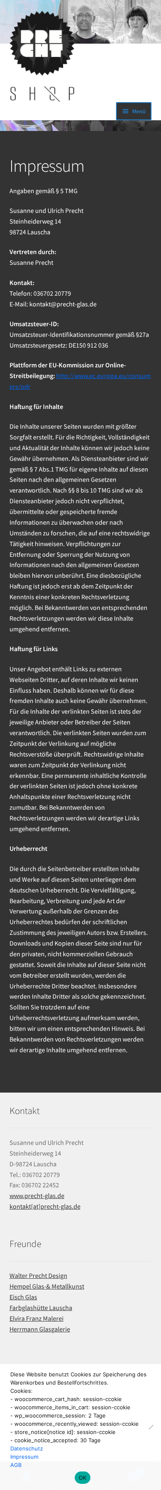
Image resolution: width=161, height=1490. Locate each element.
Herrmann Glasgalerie (39, 1329)
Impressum (24, 1456)
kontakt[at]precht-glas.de (44, 1206)
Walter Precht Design (38, 1275)
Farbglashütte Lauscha (40, 1307)
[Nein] (151, 1427)
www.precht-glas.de (36, 1195)
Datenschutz (26, 1448)
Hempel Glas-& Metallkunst (46, 1286)
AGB (15, 1465)
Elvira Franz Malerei (36, 1318)
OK (83, 1477)
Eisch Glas (23, 1297)
